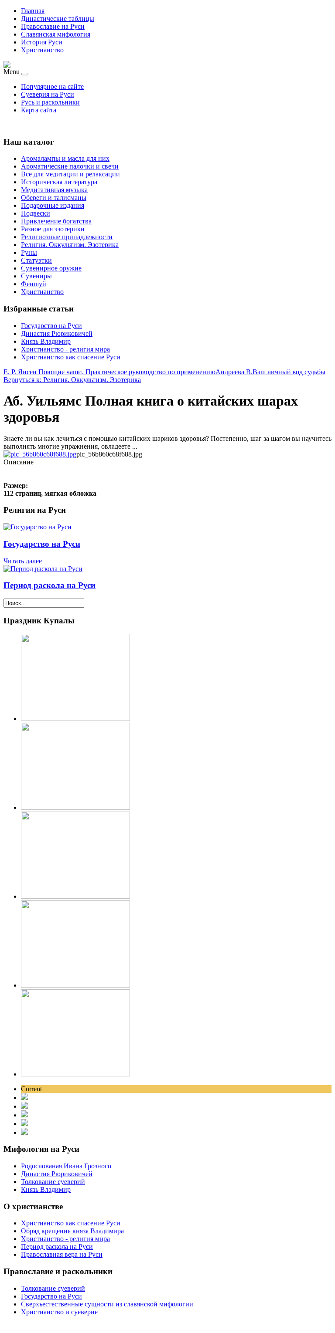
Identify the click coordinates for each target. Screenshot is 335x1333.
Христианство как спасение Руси (70, 357)
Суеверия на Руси (47, 94)
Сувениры (36, 276)
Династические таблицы (57, 18)
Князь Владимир (46, 341)
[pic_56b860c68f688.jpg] (39, 454)
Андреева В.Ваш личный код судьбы (270, 372)
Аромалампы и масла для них (65, 158)
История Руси (41, 42)
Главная (32, 10)
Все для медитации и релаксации (70, 174)
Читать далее (22, 561)
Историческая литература (59, 182)
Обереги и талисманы (53, 197)
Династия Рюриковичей (56, 333)
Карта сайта (38, 110)
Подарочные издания (52, 205)
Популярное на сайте (52, 86)
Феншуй (33, 284)
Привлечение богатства (56, 221)
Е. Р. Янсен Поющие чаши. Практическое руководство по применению (109, 372)
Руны (29, 252)
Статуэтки (36, 260)
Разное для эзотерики (53, 229)
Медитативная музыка (54, 189)
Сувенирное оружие (51, 268)
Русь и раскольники (50, 102)
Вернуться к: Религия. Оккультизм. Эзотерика (72, 379)
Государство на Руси (51, 325)
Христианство (42, 50)
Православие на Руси (53, 26)
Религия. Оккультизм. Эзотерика (70, 244)
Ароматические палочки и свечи (70, 166)
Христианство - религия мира (65, 349)
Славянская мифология (55, 34)
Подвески (35, 213)
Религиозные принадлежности (67, 236)
